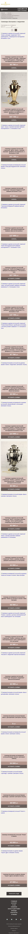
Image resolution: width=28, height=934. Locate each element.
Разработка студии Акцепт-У (14, 932)
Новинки (14, 907)
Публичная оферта (14, 928)
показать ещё (14, 893)
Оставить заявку (14, 278)
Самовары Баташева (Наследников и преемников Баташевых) (10, 16)
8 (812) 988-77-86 (22, 8)
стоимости (13, 25)
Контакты (14, 912)
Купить (14, 68)
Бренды (14, 910)
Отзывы (14, 914)
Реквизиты (14, 930)
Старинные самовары (6, 14)
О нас (14, 905)
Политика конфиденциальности (14, 926)
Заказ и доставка (14, 908)
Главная (3, 13)
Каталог (5, 9)
